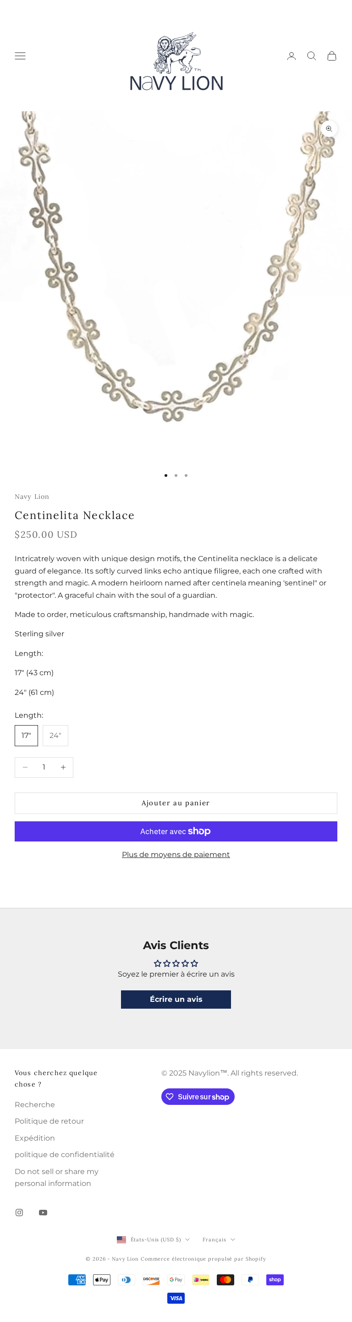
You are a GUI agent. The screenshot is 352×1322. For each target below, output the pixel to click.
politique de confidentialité (65, 1154)
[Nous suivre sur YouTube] (43, 1212)
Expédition (35, 1138)
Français (214, 1239)
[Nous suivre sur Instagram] (19, 1212)
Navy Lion (32, 496)
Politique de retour (49, 1121)
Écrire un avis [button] (176, 999)
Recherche (35, 1104)
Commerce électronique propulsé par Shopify (203, 1259)
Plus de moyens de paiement (176, 854)
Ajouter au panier (176, 802)
